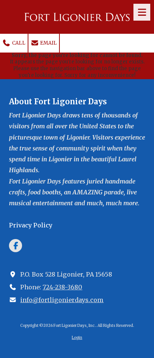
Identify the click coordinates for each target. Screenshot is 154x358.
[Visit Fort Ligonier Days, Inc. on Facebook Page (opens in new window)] (15, 245)
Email (48, 43)
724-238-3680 (62, 287)
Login (77, 337)
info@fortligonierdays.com (62, 300)
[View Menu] (141, 12)
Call (18, 43)
